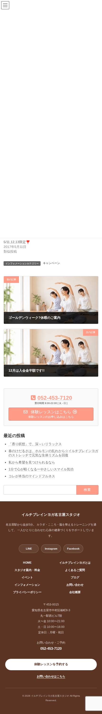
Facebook (73, 548)
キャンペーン (51, 263)
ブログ (75, 577)
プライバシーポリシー (27, 592)
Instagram (51, 548)
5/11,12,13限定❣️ (17, 242)
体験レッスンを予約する (51, 664)
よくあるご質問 (75, 570)
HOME (27, 562)
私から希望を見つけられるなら (32, 462)
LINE (29, 548)
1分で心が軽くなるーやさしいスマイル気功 (41, 469)
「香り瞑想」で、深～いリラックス (35, 444)
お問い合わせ (74, 584)
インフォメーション (27, 584)
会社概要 (75, 592)
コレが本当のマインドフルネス (32, 476)
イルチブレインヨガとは (75, 562)
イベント (27, 577)
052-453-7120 (51, 648)
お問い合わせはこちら (51, 676)
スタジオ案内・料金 (27, 570)
